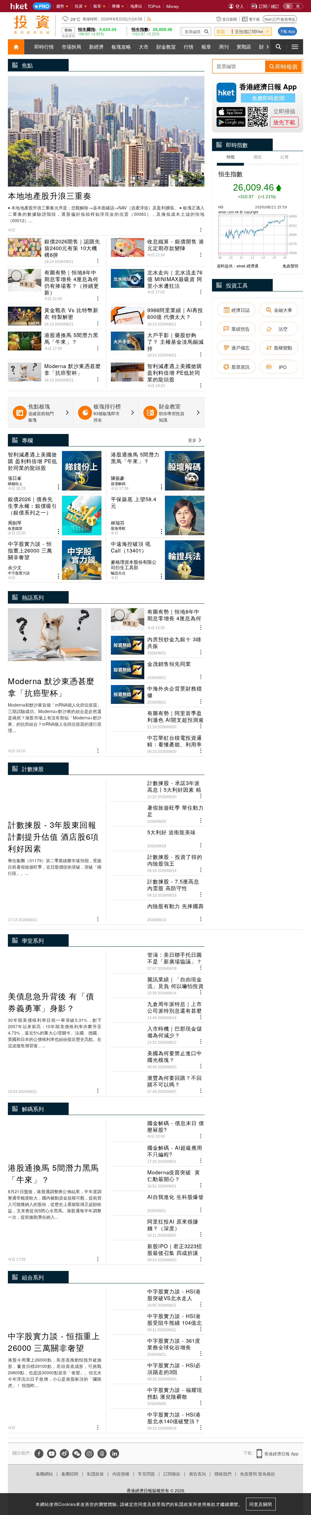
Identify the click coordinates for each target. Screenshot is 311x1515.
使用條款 (206, 1504)
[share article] (58, 487)
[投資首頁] (16, 46)
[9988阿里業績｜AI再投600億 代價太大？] (157, 313)
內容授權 (120, 1474)
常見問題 (146, 1474)
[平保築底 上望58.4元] (158, 515)
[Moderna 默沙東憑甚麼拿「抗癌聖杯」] (54, 372)
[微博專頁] (64, 1454)
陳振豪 (118, 478)
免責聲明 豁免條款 (257, 1474)
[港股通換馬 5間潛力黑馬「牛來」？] (54, 341)
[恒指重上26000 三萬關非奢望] (54, 560)
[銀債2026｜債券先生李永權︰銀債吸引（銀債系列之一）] (54, 515)
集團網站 (44, 1474)
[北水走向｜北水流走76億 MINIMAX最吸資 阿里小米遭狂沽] (157, 282)
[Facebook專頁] (39, 1454)
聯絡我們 (222, 1474)
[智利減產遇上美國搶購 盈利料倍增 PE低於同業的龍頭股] (157, 372)
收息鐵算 (15, 528)
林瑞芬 (118, 522)
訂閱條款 (171, 1474)
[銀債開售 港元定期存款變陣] (157, 251)
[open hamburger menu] (295, 46)
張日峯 (15, 478)
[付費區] (42, 6)
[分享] (200, 229)
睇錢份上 (15, 483)
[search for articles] (278, 46)
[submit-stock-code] (206, 31)
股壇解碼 (118, 483)
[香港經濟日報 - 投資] (31, 24)
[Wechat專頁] (76, 1454)
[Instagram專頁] (89, 1454)
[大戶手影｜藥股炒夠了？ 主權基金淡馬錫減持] (157, 341)
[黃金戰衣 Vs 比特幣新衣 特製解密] (54, 313)
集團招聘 (69, 1474)
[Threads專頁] (102, 1454)
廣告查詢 (197, 1474)
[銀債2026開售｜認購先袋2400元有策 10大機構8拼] (54, 251)
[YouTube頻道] (51, 1454)
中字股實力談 (19, 572)
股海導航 (118, 528)
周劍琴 (15, 522)
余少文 (15, 567)
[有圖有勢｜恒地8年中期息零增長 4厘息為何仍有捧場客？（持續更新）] (54, 282)
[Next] (267, 46)
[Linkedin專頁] (114, 1454)
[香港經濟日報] (19, 6)
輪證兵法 (118, 572)
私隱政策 (95, 1474)
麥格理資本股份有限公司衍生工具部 (133, 564)
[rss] (149, 19)
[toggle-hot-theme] (267, 31)
